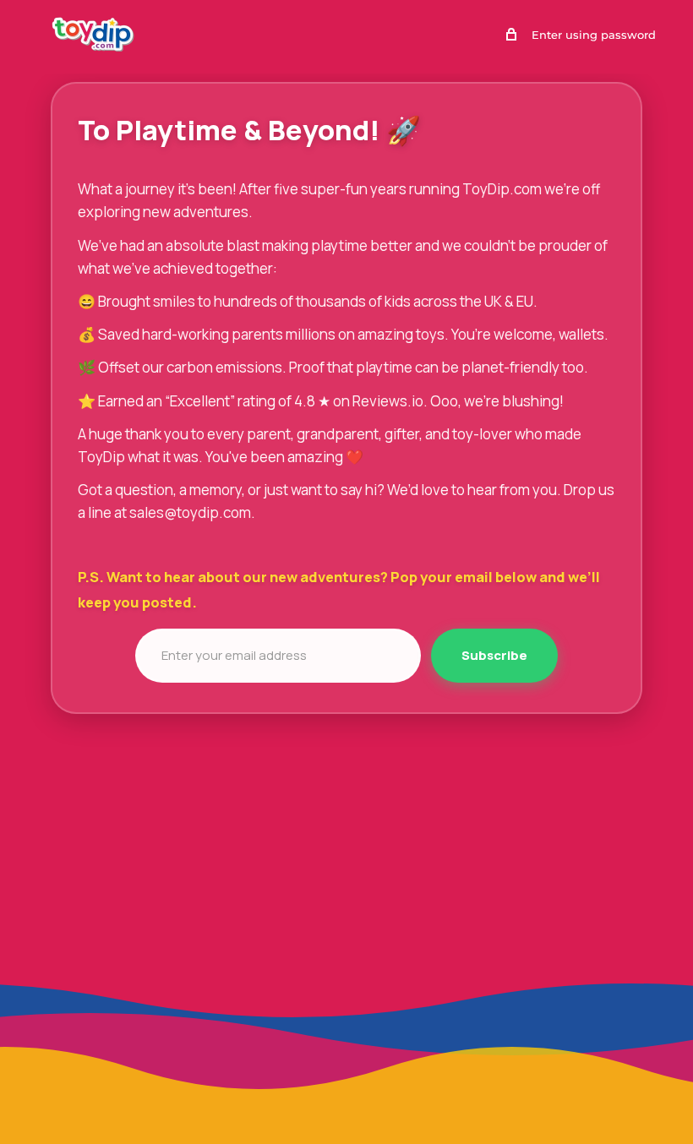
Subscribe (494, 655)
